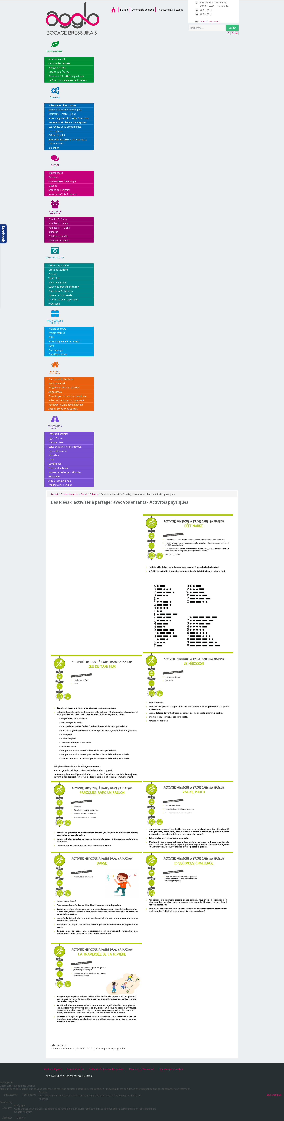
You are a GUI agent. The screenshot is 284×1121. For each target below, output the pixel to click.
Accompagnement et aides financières (68, 118)
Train (51, 459)
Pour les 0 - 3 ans (57, 219)
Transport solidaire (58, 468)
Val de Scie (54, 278)
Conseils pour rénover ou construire (67, 396)
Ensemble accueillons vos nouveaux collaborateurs (67, 141)
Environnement (55, 51)
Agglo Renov (55, 391)
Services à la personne (55, 212)
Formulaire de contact (209, 21)
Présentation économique (62, 105)
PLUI (51, 337)
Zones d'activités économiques (65, 109)
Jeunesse (53, 231)
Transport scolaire (58, 433)
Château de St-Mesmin (60, 291)
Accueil (54, 494)
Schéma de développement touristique (63, 301)
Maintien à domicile (58, 240)
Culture (55, 165)
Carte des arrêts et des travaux (64, 446)
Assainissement (56, 59)
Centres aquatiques (58, 265)
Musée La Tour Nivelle (60, 295)
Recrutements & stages (170, 9)
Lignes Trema (55, 438)
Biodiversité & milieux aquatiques (66, 76)
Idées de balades (57, 282)
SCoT (51, 345)
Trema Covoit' (56, 442)
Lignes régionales (57, 450)
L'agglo (124, 9)
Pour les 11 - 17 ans (59, 227)
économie (55, 97)
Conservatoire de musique (62, 181)
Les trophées (55, 130)
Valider (232, 27)
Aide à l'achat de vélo (59, 480)
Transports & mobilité (55, 427)
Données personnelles (171, 1069)
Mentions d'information (141, 1069)
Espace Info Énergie (59, 71)
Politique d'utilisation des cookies (106, 1069)
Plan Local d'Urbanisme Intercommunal (60, 381)
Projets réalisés (56, 332)
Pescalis (52, 273)
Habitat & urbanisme (54, 372)
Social (84, 494)
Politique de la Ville (58, 236)
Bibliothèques (55, 172)
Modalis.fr (53, 455)
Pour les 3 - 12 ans (58, 223)
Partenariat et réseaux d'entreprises (67, 122)
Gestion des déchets (59, 63)
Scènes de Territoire (59, 189)
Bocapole (53, 177)
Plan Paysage (55, 350)
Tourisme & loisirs (55, 257)
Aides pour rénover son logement (66, 400)
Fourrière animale (57, 354)
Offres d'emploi (56, 135)
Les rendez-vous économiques (64, 126)
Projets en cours (57, 328)
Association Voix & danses (62, 194)
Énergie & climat (57, 67)
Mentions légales (52, 1069)
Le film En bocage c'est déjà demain (67, 80)
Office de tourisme (58, 269)
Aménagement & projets (55, 321)
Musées (52, 185)
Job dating (53, 147)
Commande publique (143, 9)
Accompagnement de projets (64, 341)
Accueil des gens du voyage (63, 408)
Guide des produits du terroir (63, 286)
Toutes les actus (69, 494)
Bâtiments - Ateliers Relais (62, 113)
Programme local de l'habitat (63, 387)
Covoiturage (54, 463)
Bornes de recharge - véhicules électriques (64, 474)
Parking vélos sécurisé (60, 484)
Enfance (93, 494)
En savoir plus (274, 1094)
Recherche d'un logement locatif (65, 404)
